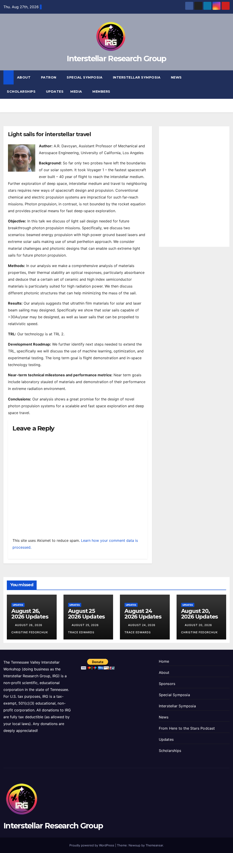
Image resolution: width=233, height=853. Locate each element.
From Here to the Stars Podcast (187, 728)
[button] (226, 84)
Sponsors (167, 683)
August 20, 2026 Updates (199, 614)
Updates (55, 91)
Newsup (134, 845)
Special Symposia (85, 77)
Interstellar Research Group (116, 58)
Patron (49, 77)
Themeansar (154, 845)
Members (101, 91)
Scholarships (22, 91)
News (177, 77)
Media (76, 91)
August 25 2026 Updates (86, 614)
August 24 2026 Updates (142, 614)
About (24, 77)
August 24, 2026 (142, 625)
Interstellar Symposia (137, 77)
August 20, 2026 (199, 625)
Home (164, 661)
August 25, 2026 (86, 625)
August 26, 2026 (29, 625)
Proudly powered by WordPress (92, 845)
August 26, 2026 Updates (29, 614)
